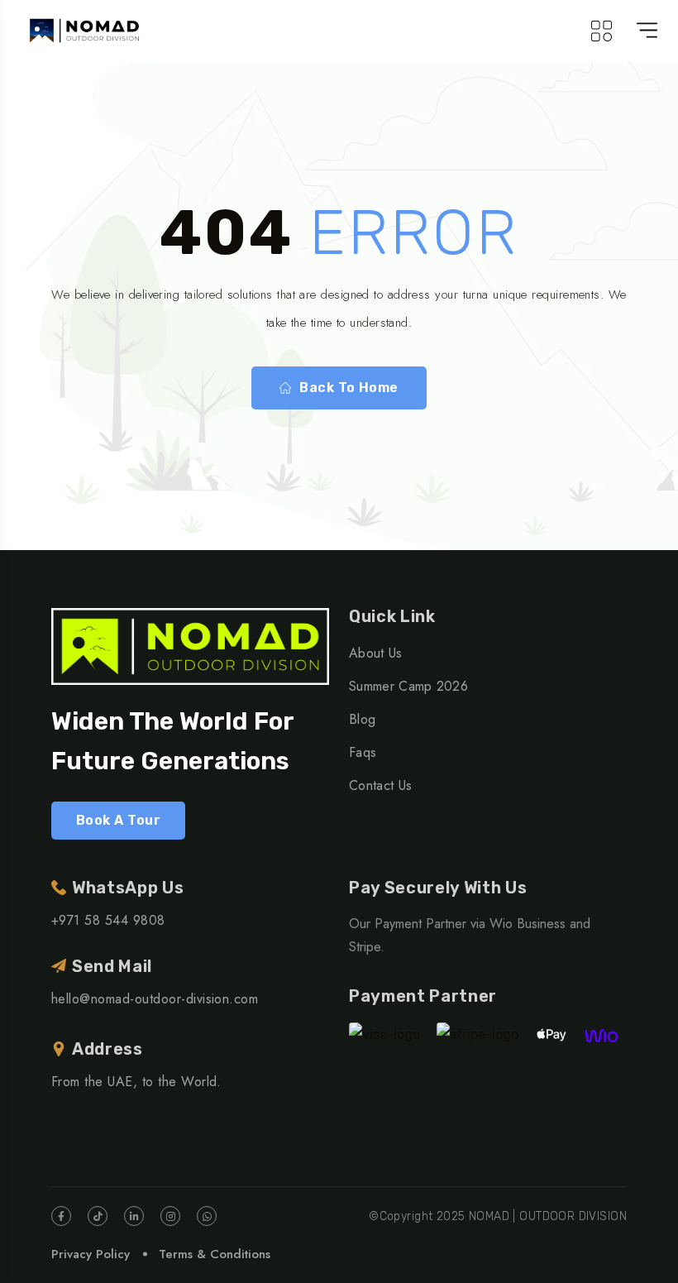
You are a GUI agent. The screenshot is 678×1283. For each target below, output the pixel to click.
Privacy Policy (90, 1254)
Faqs (362, 752)
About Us (376, 653)
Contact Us (380, 785)
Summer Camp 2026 (408, 686)
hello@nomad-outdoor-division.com (154, 998)
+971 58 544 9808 (108, 920)
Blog (362, 719)
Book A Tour (118, 820)
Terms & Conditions (214, 1254)
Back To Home (349, 387)
